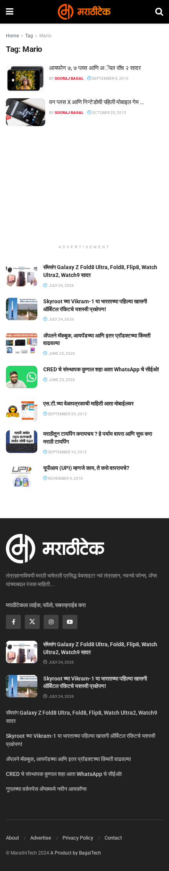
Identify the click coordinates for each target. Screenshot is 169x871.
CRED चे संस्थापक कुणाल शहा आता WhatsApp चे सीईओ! (101, 369)
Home (12, 36)
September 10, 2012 (67, 452)
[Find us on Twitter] (32, 622)
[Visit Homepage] (84, 12)
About (12, 838)
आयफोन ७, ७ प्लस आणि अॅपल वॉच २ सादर (95, 68)
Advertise (40, 838)
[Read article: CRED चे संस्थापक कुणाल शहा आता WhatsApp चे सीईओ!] (21, 377)
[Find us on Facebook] (13, 622)
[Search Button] (159, 12)
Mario (45, 36)
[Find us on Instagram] (51, 622)
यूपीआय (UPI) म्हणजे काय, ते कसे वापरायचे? (86, 468)
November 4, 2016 (65, 478)
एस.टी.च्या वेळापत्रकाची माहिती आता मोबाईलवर (88, 403)
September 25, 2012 (67, 414)
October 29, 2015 (108, 112)
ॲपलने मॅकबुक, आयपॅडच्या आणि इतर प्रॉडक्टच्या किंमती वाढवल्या (68, 759)
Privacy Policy (77, 838)
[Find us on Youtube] (69, 622)
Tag (29, 36)
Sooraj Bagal (69, 78)
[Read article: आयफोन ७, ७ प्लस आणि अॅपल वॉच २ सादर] (25, 78)
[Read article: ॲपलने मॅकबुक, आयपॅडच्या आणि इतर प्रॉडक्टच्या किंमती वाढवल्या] (21, 343)
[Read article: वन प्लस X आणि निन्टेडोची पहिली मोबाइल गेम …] (25, 112)
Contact (113, 838)
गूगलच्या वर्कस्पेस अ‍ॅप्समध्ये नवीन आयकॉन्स (46, 789)
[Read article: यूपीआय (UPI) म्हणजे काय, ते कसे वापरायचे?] (21, 475)
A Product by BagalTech (75, 853)
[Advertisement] (84, 189)
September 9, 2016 (110, 78)
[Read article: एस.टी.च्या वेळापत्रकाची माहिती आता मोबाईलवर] (21, 411)
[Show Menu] (9, 12)
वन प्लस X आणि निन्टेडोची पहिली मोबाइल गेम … (96, 102)
